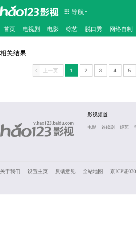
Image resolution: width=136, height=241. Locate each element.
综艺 (72, 29)
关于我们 (10, 171)
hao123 (19, 11)
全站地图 (93, 171)
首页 (9, 29)
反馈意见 (65, 171)
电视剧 (31, 29)
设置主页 (38, 171)
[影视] (49, 11)
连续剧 (108, 127)
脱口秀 (93, 29)
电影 (53, 29)
